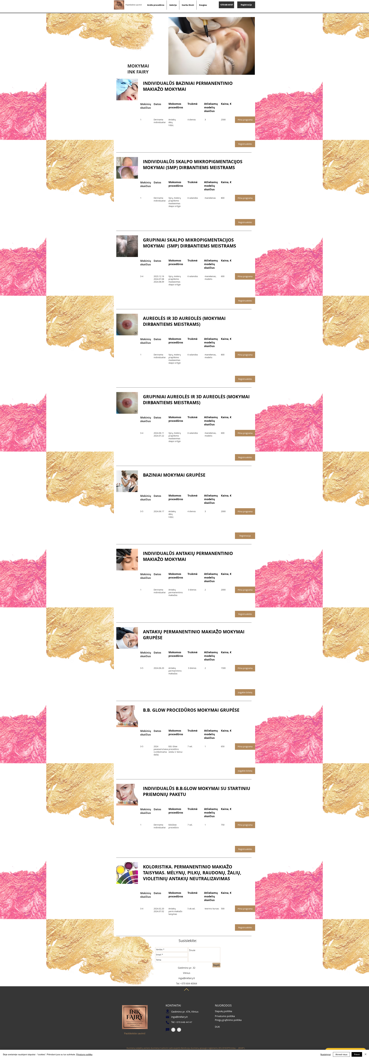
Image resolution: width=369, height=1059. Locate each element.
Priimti (357, 1054)
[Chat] (167, 1030)
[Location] (167, 1011)
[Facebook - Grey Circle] (173, 1030)
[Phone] (167, 1022)
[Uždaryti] (365, 1054)
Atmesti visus (341, 1054)
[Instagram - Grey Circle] (179, 1030)
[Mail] (167, 1017)
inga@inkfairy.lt (186, 978)
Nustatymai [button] (325, 1054)
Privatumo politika (84, 1054)
